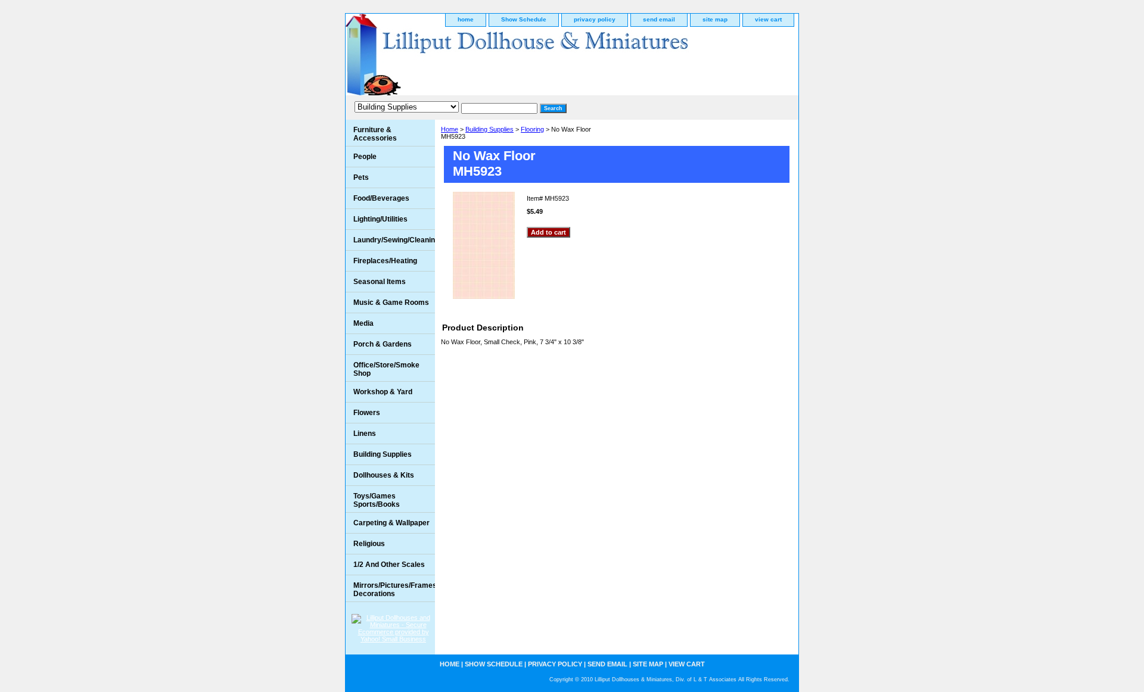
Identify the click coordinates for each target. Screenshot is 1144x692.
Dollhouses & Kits (383, 475)
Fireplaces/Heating (385, 261)
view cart (768, 19)
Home (449, 129)
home (466, 19)
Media (363, 323)
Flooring (532, 129)
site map (715, 19)
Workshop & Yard (382, 392)
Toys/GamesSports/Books (376, 500)
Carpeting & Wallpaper (391, 523)
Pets (361, 177)
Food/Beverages (381, 198)
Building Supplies (489, 129)
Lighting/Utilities (380, 219)
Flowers (366, 413)
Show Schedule (523, 19)
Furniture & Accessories (375, 134)
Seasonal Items (379, 282)
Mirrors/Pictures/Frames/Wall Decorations (394, 589)
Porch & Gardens (382, 344)
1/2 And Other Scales (389, 564)
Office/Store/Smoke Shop (386, 369)
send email (659, 19)
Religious (369, 544)
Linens (364, 433)
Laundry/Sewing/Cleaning (394, 240)
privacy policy (594, 19)
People (365, 156)
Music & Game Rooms (391, 302)
